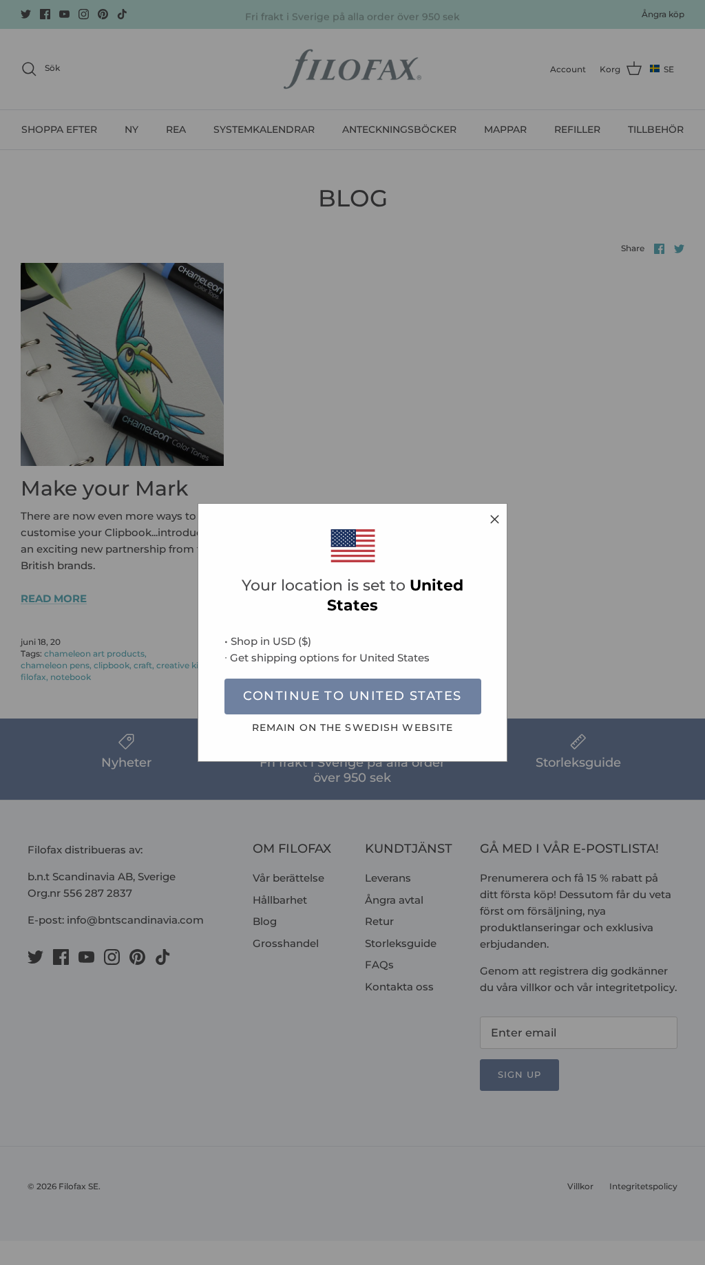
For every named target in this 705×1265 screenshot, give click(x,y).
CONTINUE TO (352, 695)
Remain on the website (353, 727)
